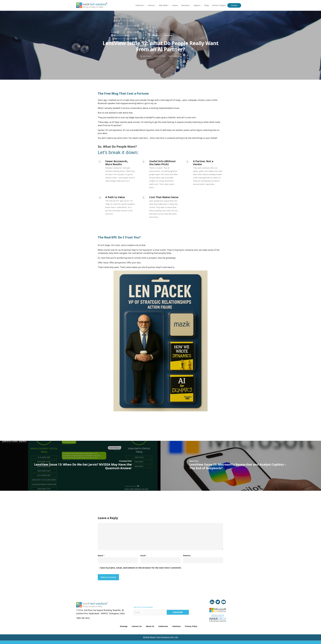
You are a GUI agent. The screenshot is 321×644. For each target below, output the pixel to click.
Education (185, 5)
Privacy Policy (191, 626)
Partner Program (219, 5)
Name (101, 555)
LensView (168, 35)
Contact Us (137, 626)
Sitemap (123, 626)
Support (197, 5)
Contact (234, 5)
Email (143, 555)
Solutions (176, 626)
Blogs (206, 5)
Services (151, 5)
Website (187, 555)
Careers (175, 5)
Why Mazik (163, 5)
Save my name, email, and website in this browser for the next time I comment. (140, 567)
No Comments (175, 56)
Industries (140, 5)
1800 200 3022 (83, 618)
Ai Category (154, 35)
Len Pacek (147, 56)
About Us (150, 626)
